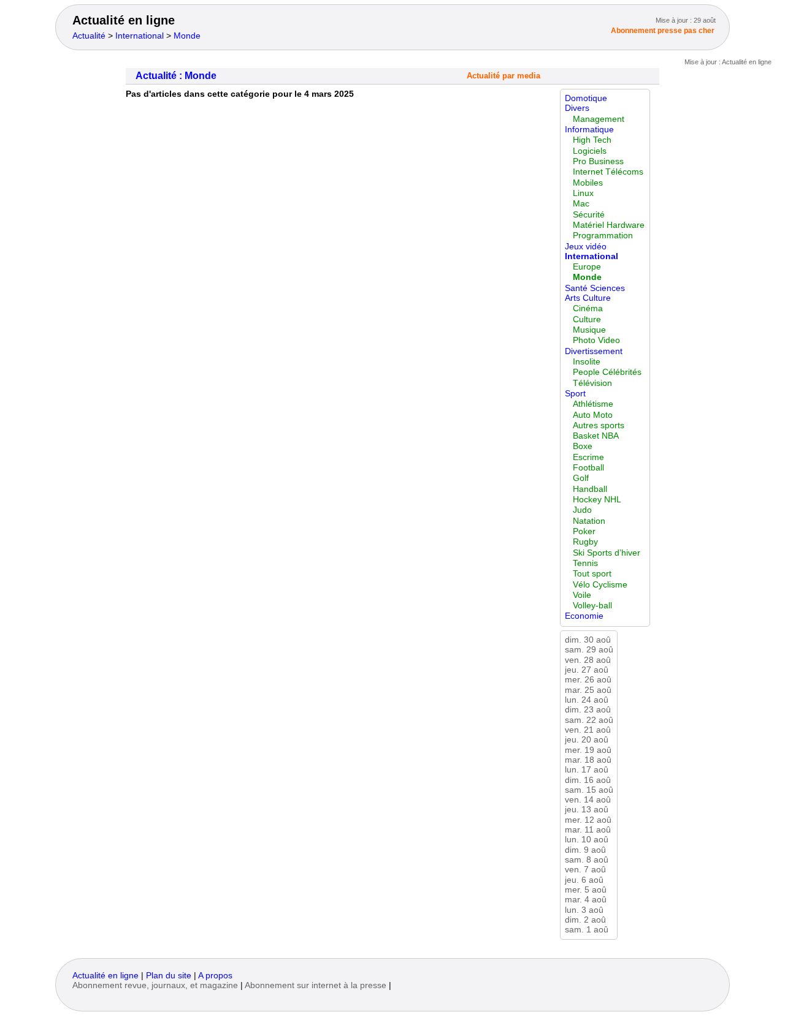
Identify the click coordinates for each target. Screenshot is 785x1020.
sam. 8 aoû (586, 859)
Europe (587, 266)
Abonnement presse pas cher (662, 30)
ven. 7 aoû (585, 869)
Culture (587, 319)
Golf (581, 478)
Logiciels (590, 151)
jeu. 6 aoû (584, 880)
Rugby (585, 541)
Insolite (586, 361)
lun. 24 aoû (586, 700)
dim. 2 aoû (585, 919)
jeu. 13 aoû (586, 809)
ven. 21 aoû (588, 730)
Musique (589, 329)
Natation (589, 521)
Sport (575, 393)
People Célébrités (607, 372)
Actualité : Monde (176, 75)
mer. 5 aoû (586, 889)
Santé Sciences (595, 288)
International (139, 35)
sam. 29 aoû (589, 649)
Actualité (88, 35)
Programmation (603, 235)
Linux (583, 193)
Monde (187, 35)
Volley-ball (592, 605)
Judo (582, 510)
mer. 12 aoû (588, 820)
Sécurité (589, 214)
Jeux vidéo (586, 246)
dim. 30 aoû (588, 639)
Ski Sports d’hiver (606, 552)
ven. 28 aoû (588, 660)
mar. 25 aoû (588, 690)
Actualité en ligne (123, 20)
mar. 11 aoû (588, 829)
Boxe (582, 446)
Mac (581, 203)
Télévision (592, 383)
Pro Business (598, 161)
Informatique (589, 129)
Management (598, 119)
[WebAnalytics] (96, 997)
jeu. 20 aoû (586, 739)
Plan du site (168, 975)
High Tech (592, 140)
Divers (577, 108)
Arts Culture (588, 298)
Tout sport (592, 573)
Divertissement (593, 351)
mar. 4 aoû (586, 899)
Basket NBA (596, 435)
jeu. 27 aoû (586, 669)
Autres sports (598, 425)
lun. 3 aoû (584, 910)
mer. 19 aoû (588, 750)
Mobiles (588, 182)
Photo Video (596, 340)
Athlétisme (593, 404)
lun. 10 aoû (586, 839)
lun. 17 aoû (586, 769)
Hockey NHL (597, 499)
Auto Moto (593, 415)
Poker (584, 531)
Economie (584, 616)
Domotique (586, 98)
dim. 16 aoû (588, 780)
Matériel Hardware (609, 225)
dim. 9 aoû (585, 850)
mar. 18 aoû (588, 760)
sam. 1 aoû (586, 929)
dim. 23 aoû (588, 709)
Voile (582, 595)
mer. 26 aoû (588, 679)
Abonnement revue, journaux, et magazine (155, 985)
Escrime (588, 457)
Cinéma (588, 308)
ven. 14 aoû (588, 799)
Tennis (585, 563)
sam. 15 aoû (589, 790)
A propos (215, 975)
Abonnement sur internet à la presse (315, 985)
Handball (590, 489)
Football (588, 467)
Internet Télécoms (608, 171)
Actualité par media (503, 76)
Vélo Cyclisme (600, 584)
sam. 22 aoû (589, 720)
